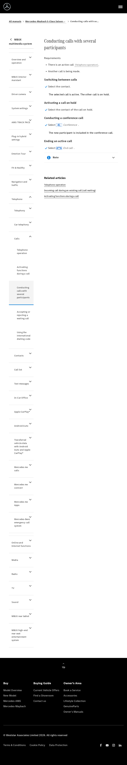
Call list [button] (18, 369)
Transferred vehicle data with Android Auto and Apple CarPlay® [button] (22, 446)
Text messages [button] (21, 383)
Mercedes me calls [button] (21, 469)
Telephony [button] (19, 210)
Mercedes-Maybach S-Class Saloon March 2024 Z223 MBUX (45, 21)
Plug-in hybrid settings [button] (19, 138)
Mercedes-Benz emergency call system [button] (22, 522)
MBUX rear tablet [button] (20, 616)
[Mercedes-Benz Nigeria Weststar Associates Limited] (7, 6)
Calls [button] (16, 238)
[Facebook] (101, 745)
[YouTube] (107, 745)
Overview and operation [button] (19, 61)
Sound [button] (15, 602)
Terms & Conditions (14, 745)
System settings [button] (20, 108)
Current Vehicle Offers (46, 690)
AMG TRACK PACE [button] (21, 122)
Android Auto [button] (21, 425)
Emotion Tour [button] (19, 153)
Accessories (70, 695)
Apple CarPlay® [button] (22, 411)
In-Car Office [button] (21, 397)
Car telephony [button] (21, 224)
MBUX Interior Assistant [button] (19, 78)
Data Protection (58, 745)
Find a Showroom (43, 695)
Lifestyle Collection (75, 701)
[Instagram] (114, 745)
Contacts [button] (19, 355)
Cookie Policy (37, 745)
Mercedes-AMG (12, 701)
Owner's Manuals (73, 711)
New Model (9, 695)
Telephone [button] (17, 199)
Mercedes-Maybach (14, 706)
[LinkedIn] (120, 745)
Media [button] (15, 560)
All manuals (15, 21)
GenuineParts (71, 706)
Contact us (39, 701)
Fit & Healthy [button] (18, 167)
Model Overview (12, 690)
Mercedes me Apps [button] (21, 503)
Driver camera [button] (19, 94)
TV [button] (13, 588)
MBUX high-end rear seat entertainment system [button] (20, 635)
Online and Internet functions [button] (21, 544)
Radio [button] (15, 574)
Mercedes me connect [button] (21, 486)
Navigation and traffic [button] (19, 183)
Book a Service (72, 690)
